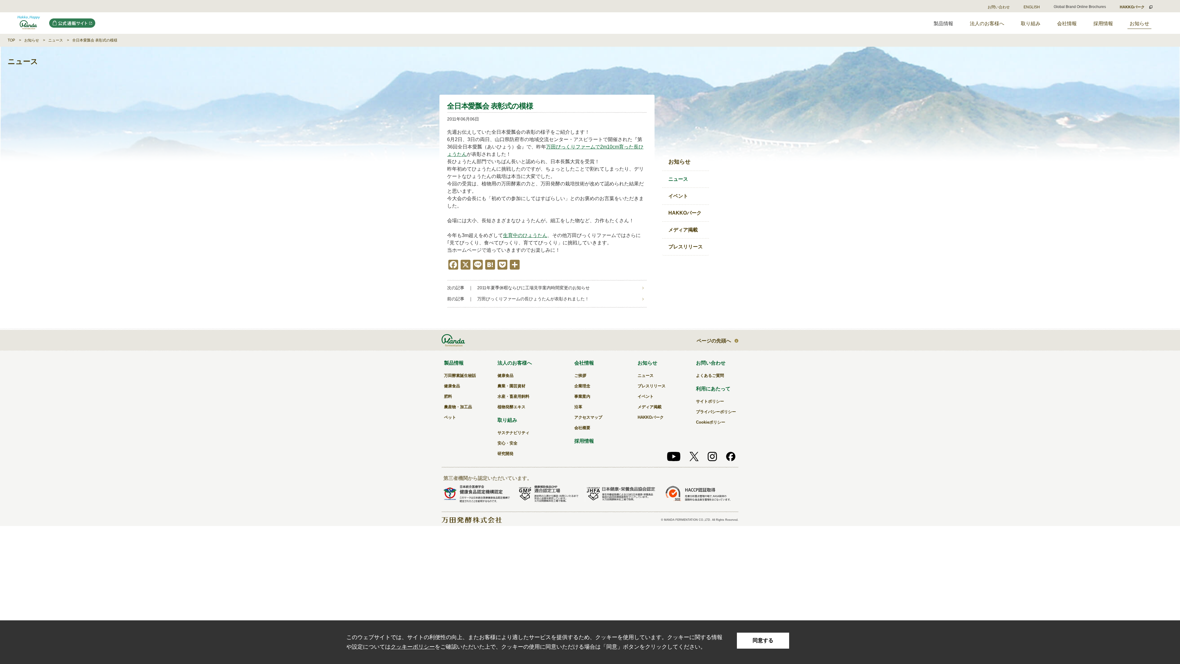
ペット (450, 417)
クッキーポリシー (413, 647)
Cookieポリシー (710, 422)
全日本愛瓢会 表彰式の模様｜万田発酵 (29, 23)
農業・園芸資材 (511, 386)
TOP (11, 40)
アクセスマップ (588, 417)
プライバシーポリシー (716, 411)
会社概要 (582, 427)
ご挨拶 (580, 375)
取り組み (1030, 23)
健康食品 (452, 386)
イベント (678, 196)
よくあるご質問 (710, 375)
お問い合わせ (999, 7)
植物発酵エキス (511, 407)
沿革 (578, 407)
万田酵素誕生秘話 (460, 375)
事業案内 (582, 396)
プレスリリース (685, 246)
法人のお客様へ (987, 23)
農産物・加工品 (458, 407)
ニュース (55, 40)
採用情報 (1103, 23)
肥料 (448, 396)
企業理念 (582, 386)
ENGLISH (1032, 7)
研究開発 (505, 453)
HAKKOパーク (685, 212)
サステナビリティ (513, 432)
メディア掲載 (683, 229)
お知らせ (1139, 23)
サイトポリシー (710, 401)
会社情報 (1067, 23)
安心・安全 (507, 443)
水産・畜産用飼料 (513, 396)
